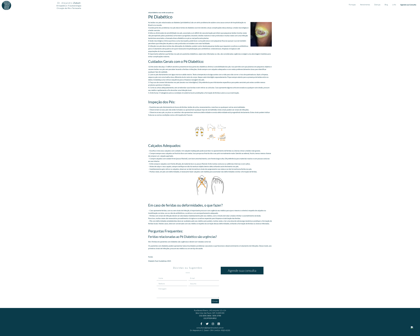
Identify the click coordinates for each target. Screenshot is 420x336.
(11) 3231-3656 (205, 316)
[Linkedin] (218, 323)
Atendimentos (365, 5)
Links (394, 5)
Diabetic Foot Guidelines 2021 (159, 261)
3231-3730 (216, 316)
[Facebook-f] (201, 323)
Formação (352, 5)
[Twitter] (207, 323)
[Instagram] (213, 323)
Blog (386, 5)
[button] (242, 270)
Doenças (377, 5)
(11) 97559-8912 (210, 318)
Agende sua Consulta (408, 5)
